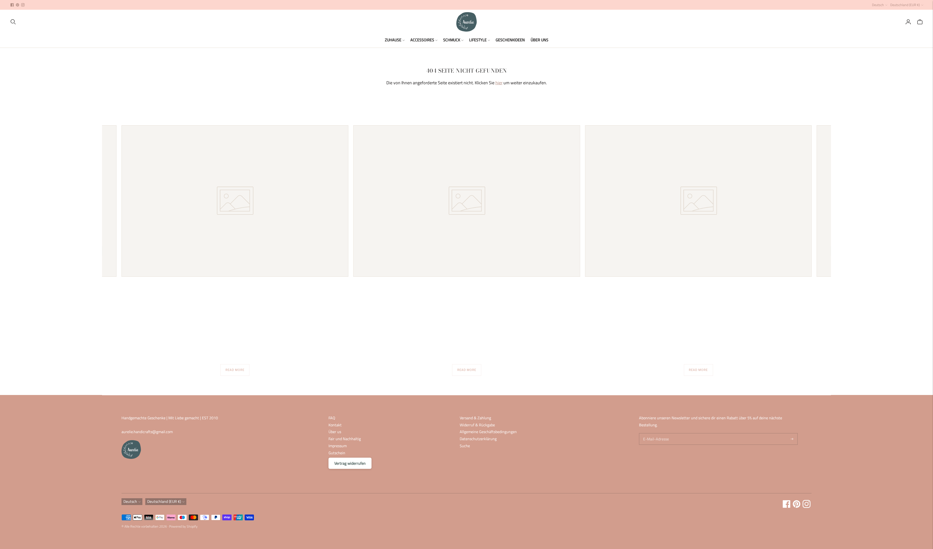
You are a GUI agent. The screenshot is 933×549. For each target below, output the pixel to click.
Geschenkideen (510, 40)
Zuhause (393, 40)
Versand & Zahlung (475, 418)
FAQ (331, 418)
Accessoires (422, 40)
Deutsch (878, 4)
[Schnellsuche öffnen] (233, 22)
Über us (334, 432)
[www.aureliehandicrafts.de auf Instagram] (23, 5)
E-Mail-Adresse (655, 433)
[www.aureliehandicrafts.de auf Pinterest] (17, 5)
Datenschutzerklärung (478, 439)
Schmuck (451, 40)
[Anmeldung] (908, 22)
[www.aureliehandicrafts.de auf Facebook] (12, 5)
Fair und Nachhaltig (344, 439)
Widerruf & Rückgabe (477, 425)
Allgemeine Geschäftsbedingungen (488, 432)
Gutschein (336, 453)
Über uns (539, 40)
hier (498, 82)
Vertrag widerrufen (350, 463)
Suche (465, 446)
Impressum (337, 446)
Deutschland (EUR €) (905, 4)
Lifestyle (478, 40)
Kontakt (335, 425)
